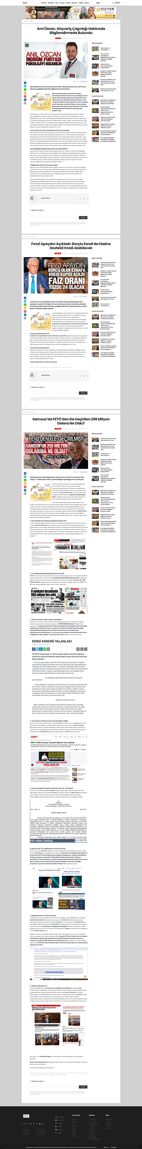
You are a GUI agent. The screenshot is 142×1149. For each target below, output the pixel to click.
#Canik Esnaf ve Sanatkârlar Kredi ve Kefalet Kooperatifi (45, 367)
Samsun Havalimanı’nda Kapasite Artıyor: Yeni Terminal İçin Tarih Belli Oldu (108, 82)
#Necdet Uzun (45, 1073)
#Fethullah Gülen (35, 1073)
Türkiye (67, 928)
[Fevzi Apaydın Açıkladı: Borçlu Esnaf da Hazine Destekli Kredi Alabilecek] (56, 275)
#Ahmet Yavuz (63, 1073)
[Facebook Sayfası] (23, 1124)
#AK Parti (45, 1075)
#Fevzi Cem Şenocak (36, 1075)
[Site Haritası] (40, 1124)
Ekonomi (75, 3)
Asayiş (68, 3)
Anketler (108, 1121)
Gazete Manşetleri (94, 1139)
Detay (106, 1147)
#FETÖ (58, 1075)
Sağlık (81, 3)
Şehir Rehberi (92, 1137)
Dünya (86, 3)
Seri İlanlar (92, 1135)
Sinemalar (92, 1132)
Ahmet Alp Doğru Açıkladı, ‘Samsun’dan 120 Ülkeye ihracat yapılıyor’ (108, 132)
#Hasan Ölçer (82, 1073)
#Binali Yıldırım (73, 1073)
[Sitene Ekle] (43, 1124)
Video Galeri (61, 1120)
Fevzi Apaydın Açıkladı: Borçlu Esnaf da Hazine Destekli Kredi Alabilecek (108, 139)
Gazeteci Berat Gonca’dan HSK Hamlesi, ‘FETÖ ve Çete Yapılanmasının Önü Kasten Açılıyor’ (108, 110)
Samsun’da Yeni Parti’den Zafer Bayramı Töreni (108, 89)
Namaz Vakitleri (93, 1123)
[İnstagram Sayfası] (29, 1124)
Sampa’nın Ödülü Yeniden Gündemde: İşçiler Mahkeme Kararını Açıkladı (108, 73)
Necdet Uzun (78, 580)
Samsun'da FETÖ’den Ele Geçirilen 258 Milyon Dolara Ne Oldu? (108, 119)
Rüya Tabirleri (109, 1126)
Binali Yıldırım (82, 511)
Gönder (83, 217)
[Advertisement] (16, 51)
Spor (56, 3)
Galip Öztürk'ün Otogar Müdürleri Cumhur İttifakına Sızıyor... (108, 125)
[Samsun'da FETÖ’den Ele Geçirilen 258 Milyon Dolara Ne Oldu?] (56, 450)
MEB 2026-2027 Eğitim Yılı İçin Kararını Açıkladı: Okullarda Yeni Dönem (108, 101)
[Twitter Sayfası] (26, 1124)
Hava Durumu (93, 1119)
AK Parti (76, 725)
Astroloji (108, 1128)
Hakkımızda (26, 1130)
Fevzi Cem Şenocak (66, 492)
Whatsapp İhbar (40, 1132)
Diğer (98, 3)
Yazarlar (59, 1123)
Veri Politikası (26, 1134)
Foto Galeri (61, 1117)
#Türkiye (64, 1075)
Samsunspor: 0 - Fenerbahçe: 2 (106, 49)
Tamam (113, 1147)
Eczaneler (92, 1126)
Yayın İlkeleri (26, 1132)
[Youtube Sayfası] (32, 1124)
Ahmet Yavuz (75, 792)
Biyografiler (109, 1123)
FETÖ (33, 573)
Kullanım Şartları (40, 1130)
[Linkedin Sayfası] (35, 1124)
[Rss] (38, 1124)
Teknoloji (74, 1137)
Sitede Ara (109, 1119)
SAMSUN (34, 788)
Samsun (44, 3)
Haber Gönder (40, 1134)
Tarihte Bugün (93, 1130)
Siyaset (62, 3)
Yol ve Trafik (92, 1121)
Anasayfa (25, 21)
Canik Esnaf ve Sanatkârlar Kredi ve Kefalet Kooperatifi (70, 324)
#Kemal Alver (54, 1073)
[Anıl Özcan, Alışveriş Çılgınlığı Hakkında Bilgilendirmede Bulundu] (56, 60)
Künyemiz (60, 1129)
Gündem (51, 3)
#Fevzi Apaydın (66, 367)
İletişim (59, 1133)
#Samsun (52, 1075)
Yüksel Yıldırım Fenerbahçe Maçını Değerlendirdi (106, 65)
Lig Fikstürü (92, 1128)
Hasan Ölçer (39, 853)
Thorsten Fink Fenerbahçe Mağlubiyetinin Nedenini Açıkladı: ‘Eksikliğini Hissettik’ (108, 57)
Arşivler (60, 1126)
